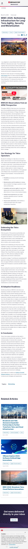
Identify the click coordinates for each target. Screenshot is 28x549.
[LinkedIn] (22, 35)
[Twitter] (24, 35)
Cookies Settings (14, 547)
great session (4, 75)
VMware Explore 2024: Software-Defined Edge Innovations (11, 458)
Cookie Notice (12, 544)
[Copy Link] (26, 35)
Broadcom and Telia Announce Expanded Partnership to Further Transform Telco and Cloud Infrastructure (13, 425)
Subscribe (14, 519)
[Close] (25, 532)
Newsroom (14, 4)
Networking (11, 384)
